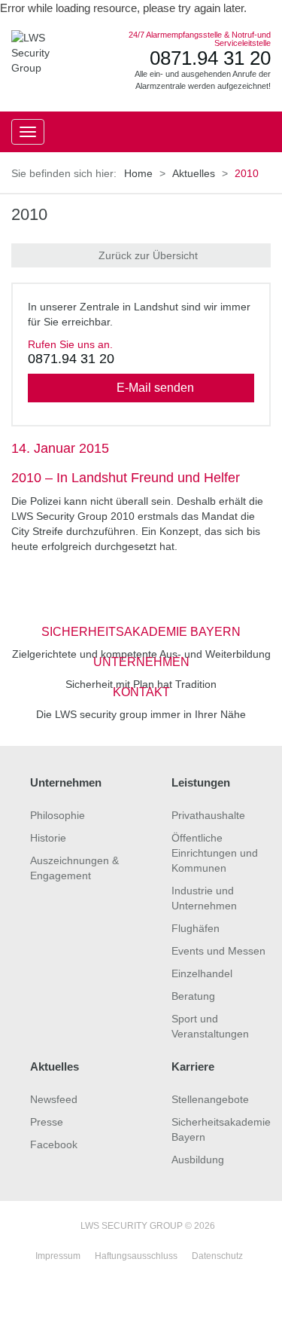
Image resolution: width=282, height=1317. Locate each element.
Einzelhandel (201, 973)
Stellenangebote (210, 1099)
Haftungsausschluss (136, 1256)
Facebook (53, 1144)
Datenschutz (217, 1256)
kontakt (141, 692)
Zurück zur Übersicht (148, 255)
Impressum (57, 1256)
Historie (48, 838)
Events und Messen (218, 951)
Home (138, 173)
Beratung (193, 996)
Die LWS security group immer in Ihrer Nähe (141, 714)
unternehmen (141, 661)
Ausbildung (197, 1160)
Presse (46, 1122)
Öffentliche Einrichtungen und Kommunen (214, 853)
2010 (29, 214)
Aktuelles (193, 173)
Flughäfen (195, 928)
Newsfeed (53, 1099)
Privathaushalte (208, 815)
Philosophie (57, 815)
